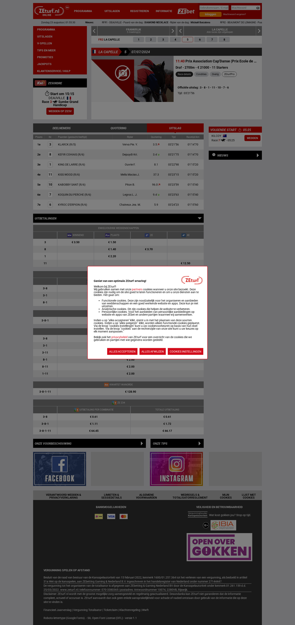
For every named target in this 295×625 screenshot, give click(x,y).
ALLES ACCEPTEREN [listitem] (122, 351)
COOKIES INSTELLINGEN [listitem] (185, 351)
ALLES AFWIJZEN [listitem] (152, 351)
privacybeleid (119, 336)
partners (137, 289)
